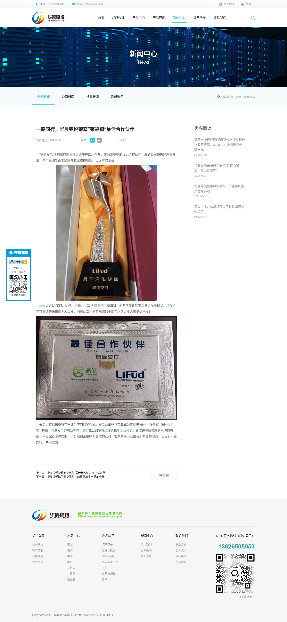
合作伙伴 (37, 556)
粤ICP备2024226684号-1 (97, 615)
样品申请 (181, 556)
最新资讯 (117, 96)
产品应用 (159, 17)
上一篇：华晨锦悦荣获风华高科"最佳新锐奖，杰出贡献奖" (71, 473)
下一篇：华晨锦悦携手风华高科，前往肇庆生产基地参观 (70, 476)
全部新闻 (43, 96)
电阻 (70, 544)
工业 (104, 568)
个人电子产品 (110, 562)
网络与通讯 (109, 556)
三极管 (71, 573)
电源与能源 (109, 550)
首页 (101, 17)
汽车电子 (107, 544)
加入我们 (181, 550)
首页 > (240, 97)
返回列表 (164, 475)
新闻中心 (179, 17)
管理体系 (37, 550)
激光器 (71, 579)
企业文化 (37, 562)
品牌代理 (118, 17)
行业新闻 (92, 96)
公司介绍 (37, 544)
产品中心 (138, 17)
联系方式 (181, 544)
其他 (104, 579)
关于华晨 (199, 17)
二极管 (71, 568)
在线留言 (181, 562)
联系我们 (220, 17)
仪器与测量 (109, 573)
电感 (70, 556)
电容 (70, 550)
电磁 (70, 562)
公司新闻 (68, 96)
